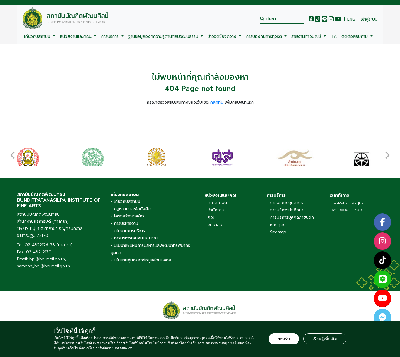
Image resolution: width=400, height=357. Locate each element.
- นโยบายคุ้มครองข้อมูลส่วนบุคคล (141, 260)
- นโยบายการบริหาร (128, 231)
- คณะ (210, 217)
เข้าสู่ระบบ (369, 19)
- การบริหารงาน (124, 223)
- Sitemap (276, 232)
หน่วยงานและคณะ (76, 36)
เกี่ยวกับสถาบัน (38, 36)
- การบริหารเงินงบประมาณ (134, 238)
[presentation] (12, 152)
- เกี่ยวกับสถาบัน (125, 201)
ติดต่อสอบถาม (355, 36)
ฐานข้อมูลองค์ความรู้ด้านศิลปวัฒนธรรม (164, 36)
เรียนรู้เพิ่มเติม (324, 338)
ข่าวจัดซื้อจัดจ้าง (223, 36)
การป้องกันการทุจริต (264, 36)
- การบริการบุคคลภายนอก (290, 217)
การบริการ (110, 36)
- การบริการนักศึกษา (285, 210)
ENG (351, 19)
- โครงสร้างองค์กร (127, 216)
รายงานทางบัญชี (306, 36)
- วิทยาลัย (213, 225)
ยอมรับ (284, 338)
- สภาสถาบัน (215, 203)
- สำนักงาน (214, 210)
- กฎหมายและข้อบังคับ (131, 209)
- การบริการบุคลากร (285, 203)
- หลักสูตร (276, 225)
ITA (334, 36)
